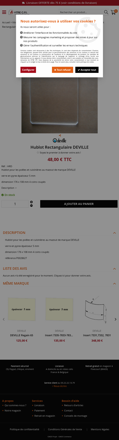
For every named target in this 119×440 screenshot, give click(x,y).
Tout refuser (63, 69)
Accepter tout (88, 69)
